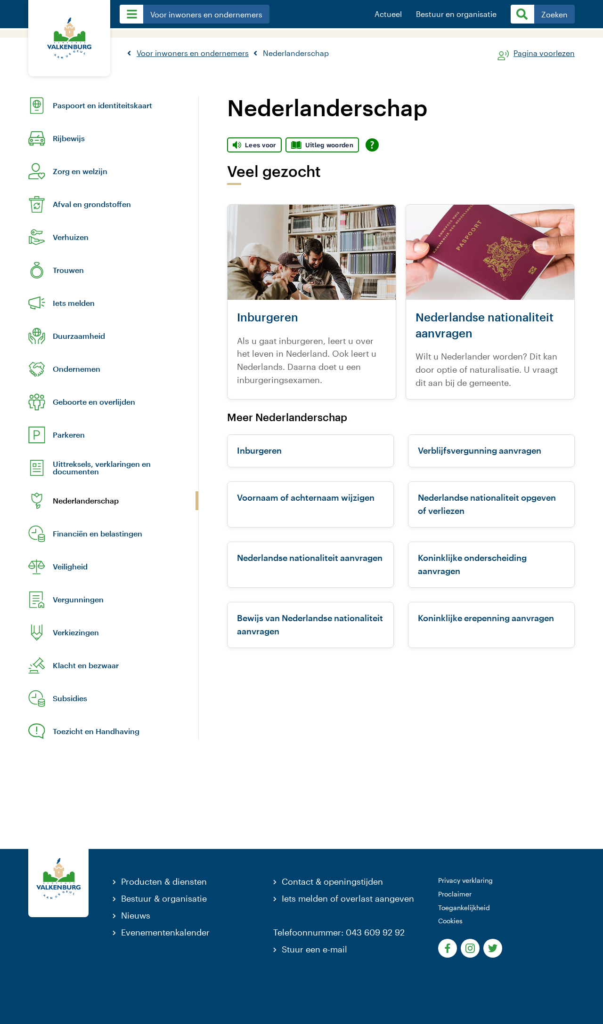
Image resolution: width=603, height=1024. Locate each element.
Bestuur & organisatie (164, 898)
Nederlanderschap (86, 500)
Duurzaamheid (79, 336)
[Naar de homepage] (69, 38)
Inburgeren (259, 450)
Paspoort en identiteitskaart (102, 105)
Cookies (450, 921)
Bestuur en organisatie (456, 14)
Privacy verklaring (465, 880)
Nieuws (135, 915)
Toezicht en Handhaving (96, 731)
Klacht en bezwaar (86, 665)
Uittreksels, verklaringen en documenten (102, 467)
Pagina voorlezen (544, 53)
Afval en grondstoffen (92, 204)
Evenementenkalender (165, 932)
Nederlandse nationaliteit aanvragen (310, 557)
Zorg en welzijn (80, 171)
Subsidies (70, 698)
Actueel (388, 14)
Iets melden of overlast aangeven (348, 898)
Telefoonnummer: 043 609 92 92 (339, 932)
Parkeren (69, 435)
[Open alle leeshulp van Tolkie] (372, 145)
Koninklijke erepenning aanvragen (486, 618)
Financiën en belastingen (97, 533)
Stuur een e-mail (314, 949)
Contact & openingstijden (332, 881)
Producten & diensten (164, 881)
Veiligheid (70, 566)
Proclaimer (455, 894)
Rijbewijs (69, 138)
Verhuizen (71, 237)
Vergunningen (78, 599)
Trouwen (68, 270)
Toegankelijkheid (464, 908)
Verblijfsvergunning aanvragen (479, 450)
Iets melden (74, 303)
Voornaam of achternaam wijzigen (306, 497)
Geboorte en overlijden (94, 402)
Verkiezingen (76, 632)
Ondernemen (76, 369)
